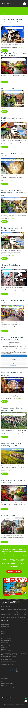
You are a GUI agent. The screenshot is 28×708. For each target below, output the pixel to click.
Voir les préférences (14, 363)
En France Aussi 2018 (17, 198)
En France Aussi (8, 159)
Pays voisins (3, 649)
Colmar (11, 27)
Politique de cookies (13, 365)
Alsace (3, 306)
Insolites (2, 633)
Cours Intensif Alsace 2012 (13, 519)
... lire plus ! (20, 47)
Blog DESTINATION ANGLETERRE (8, 661)
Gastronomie (3, 629)
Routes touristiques (4, 642)
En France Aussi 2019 (15, 159)
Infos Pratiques (10, 306)
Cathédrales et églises (5, 626)
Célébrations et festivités (5, 645)
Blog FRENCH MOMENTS (6, 659)
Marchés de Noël (14, 378)
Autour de (3, 234)
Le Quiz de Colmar (8, 88)
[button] (26, 343)
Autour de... (3, 622)
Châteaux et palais (4, 628)
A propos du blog (4, 678)
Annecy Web (22, 704)
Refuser (14, 359)
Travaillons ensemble (5, 681)
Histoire (2, 631)
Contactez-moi (4, 685)
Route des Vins (20, 27)
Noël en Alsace (20, 378)
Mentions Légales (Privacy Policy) (7, 687)
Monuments (3, 635)
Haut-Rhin (15, 27)
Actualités (7, 27)
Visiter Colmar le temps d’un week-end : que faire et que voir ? (11, 21)
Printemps (6, 307)
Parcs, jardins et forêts (5, 636)
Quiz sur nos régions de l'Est (6, 638)
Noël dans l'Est (4, 647)
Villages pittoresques (5, 643)
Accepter (14, 355)
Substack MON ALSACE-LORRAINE (8, 664)
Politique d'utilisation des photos (7, 683)
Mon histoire (3, 680)
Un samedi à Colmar (8, 516)
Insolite (5, 160)
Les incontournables (17, 306)
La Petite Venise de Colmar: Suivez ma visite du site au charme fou (13, 192)
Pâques (3, 307)
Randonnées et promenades (6, 640)
